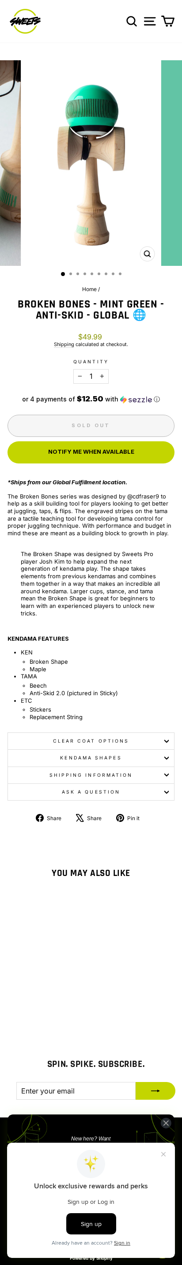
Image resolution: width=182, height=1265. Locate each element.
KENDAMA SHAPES (90, 757)
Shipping (64, 344)
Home (89, 289)
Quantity (91, 361)
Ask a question (91, 791)
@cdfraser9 (143, 496)
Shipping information (91, 775)
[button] (91, 399)
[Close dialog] (165, 1123)
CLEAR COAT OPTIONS (91, 740)
